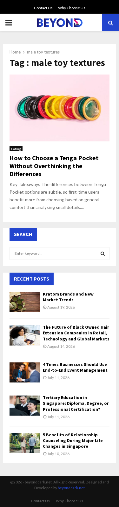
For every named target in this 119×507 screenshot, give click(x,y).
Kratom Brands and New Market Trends (68, 297)
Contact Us (43, 7)
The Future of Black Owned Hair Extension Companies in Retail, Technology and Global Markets (76, 332)
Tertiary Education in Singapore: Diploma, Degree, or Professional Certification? (76, 403)
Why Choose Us (71, 7)
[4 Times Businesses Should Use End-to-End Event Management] (25, 372)
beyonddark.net (71, 487)
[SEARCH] (102, 253)
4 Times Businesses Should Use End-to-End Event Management (75, 367)
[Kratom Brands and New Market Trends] (25, 302)
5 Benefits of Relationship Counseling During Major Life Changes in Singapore (73, 440)
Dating (16, 149)
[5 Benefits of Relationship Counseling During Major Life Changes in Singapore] (25, 443)
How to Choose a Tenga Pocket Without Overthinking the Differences (54, 166)
